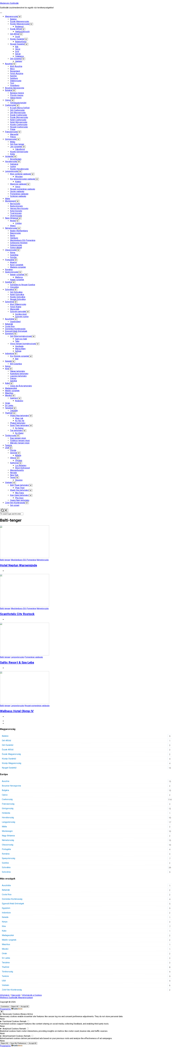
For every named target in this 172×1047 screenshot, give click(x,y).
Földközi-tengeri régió (20, 440)
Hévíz (17, 49)
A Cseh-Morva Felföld (19, 108)
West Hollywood (22, 468)
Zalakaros (19, 56)
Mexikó (8, 395)
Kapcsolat (15, 995)
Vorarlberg (14, 85)
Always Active (26, 1014)
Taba (17, 341)
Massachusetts (17, 470)
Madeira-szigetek (18, 267)
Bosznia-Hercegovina (14, 88)
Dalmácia (14, 164)
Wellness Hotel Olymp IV (17, 711)
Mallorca (19, 277)
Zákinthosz (20, 149)
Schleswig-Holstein (18, 243)
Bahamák (9, 324)
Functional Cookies (11, 1021)
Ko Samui (19, 428)
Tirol (12, 83)
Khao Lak (19, 418)
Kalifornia (14, 463)
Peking (13, 378)
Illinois (13, 458)
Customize (5, 1006)
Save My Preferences (18, 1043)
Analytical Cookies (11, 1028)
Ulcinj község (16, 215)
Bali (16, 359)
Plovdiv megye (16, 95)
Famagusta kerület (18, 103)
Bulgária (8, 90)
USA (7, 448)
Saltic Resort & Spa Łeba (17, 662)
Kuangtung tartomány (19, 373)
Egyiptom (9, 333)
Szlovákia (9, 289)
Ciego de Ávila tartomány (21, 386)
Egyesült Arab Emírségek (16, 331)
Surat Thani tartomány (19, 425)
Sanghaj (13, 381)
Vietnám (8, 482)
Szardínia (14, 255)
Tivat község (16, 213)
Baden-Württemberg (19, 231)
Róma (12, 252)
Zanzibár (14, 410)
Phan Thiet (19, 488)
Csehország (10, 105)
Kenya (7, 366)
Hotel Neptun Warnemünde (18, 565)
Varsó (17, 186)
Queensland (15, 321)
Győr (17, 51)
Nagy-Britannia (11, 218)
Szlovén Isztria (21, 316)
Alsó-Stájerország (18, 304)
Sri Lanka (9, 405)
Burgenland (15, 71)
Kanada (8, 361)
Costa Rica (9, 326)
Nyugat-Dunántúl (17, 44)
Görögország (10, 139)
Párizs (13, 137)
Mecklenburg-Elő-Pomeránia (22, 240)
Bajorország (15, 233)
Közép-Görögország (19, 151)
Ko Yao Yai (19, 420)
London (18, 223)
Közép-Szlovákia (17, 297)
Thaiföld (8, 413)
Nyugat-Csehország (19, 127)
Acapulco (19, 401)
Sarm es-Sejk (21, 339)
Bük (16, 46)
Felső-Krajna (15, 307)
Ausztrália (9, 319)
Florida (13, 450)
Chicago (18, 460)
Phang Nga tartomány (19, 415)
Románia (9, 269)
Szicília (13, 257)
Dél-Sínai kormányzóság (21, 336)
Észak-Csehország (18, 115)
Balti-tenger (5, 560)
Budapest (19, 26)
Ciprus (8, 100)
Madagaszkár (11, 388)
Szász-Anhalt (16, 247)
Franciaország (11, 132)
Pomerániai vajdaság (19, 194)
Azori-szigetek (16, 265)
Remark (23, 1021)
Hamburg (14, 238)
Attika (12, 142)
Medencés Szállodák (9, 3)
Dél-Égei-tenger (17, 144)
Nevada (13, 472)
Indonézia (9, 353)
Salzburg (14, 78)
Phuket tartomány (17, 423)
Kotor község (16, 211)
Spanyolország (11, 272)
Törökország (10, 435)
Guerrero (14, 398)
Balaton (13, 19)
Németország (11, 228)
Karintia (13, 76)
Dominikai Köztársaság (15, 329)
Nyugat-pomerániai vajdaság (22, 189)
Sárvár (18, 54)
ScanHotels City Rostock (17, 614)
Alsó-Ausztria (16, 66)
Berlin (12, 235)
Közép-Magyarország (19, 24)
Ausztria (8, 63)
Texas (12, 477)
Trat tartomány (16, 430)
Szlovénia (9, 301)
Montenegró (10, 201)
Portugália (9, 260)
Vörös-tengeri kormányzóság (23, 343)
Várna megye (16, 98)
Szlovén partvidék (18, 311)
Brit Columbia (16, 364)
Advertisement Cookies (13, 1036)
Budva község (16, 206)
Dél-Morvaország (18, 112)
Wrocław (19, 176)
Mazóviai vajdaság (18, 184)
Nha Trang (19, 493)
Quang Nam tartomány (19, 500)
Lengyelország (11, 171)
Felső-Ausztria (16, 73)
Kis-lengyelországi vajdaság (22, 179)
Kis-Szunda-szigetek (19, 356)
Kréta (12, 154)
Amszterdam (15, 159)
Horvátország (11, 161)
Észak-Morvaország (19, 117)
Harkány (18, 61)
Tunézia (8, 445)
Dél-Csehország (17, 110)
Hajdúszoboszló (22, 31)
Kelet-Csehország (18, 120)
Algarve (13, 262)
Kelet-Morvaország (18, 122)
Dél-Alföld (14, 34)
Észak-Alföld (16, 29)
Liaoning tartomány (18, 376)
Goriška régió (21, 314)
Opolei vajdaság (17, 191)
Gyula (17, 36)
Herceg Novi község (19, 208)
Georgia (13, 453)
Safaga (18, 351)
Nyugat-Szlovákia (18, 299)
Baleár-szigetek (17, 274)
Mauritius (9, 393)
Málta (7, 198)
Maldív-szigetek (12, 390)
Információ (4, 995)
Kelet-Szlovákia (17, 294)
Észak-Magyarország (19, 21)
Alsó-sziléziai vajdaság (20, 174)
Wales (13, 226)
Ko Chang (19, 433)
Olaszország (10, 250)
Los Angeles (20, 465)
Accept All (24, 1006)
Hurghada (19, 346)
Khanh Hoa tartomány (19, 490)
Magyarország (11, 16)
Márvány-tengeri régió (19, 443)
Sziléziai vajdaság (18, 196)
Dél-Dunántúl (15, 58)
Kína (7, 368)
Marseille (14, 134)
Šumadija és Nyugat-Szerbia (22, 284)
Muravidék (14, 309)
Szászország (16, 245)
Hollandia (9, 156)
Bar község (15, 203)
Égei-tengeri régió (18, 438)
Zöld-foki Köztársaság (15, 502)
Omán (7, 403)
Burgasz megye (17, 93)
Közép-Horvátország (19, 169)
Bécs (12, 69)
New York (14, 475)
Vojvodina (14, 287)
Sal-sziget (14, 505)
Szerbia (8, 282)
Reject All (14, 1006)
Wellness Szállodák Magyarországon (16, 997)
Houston (19, 480)
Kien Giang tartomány (19, 495)
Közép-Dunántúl (17, 39)
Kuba (7, 383)
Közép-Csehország (18, 124)
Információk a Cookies (32, 995)
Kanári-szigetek (17, 279)
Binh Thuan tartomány (19, 485)
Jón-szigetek (16, 146)
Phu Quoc (19, 498)
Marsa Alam (20, 348)
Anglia (12, 220)
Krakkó (18, 181)
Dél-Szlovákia (16, 292)
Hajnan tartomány (17, 371)
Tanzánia (9, 408)
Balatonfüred (20, 41)
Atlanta (18, 455)
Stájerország (15, 81)
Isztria (13, 166)
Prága (12, 129)
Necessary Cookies (11, 1014)
